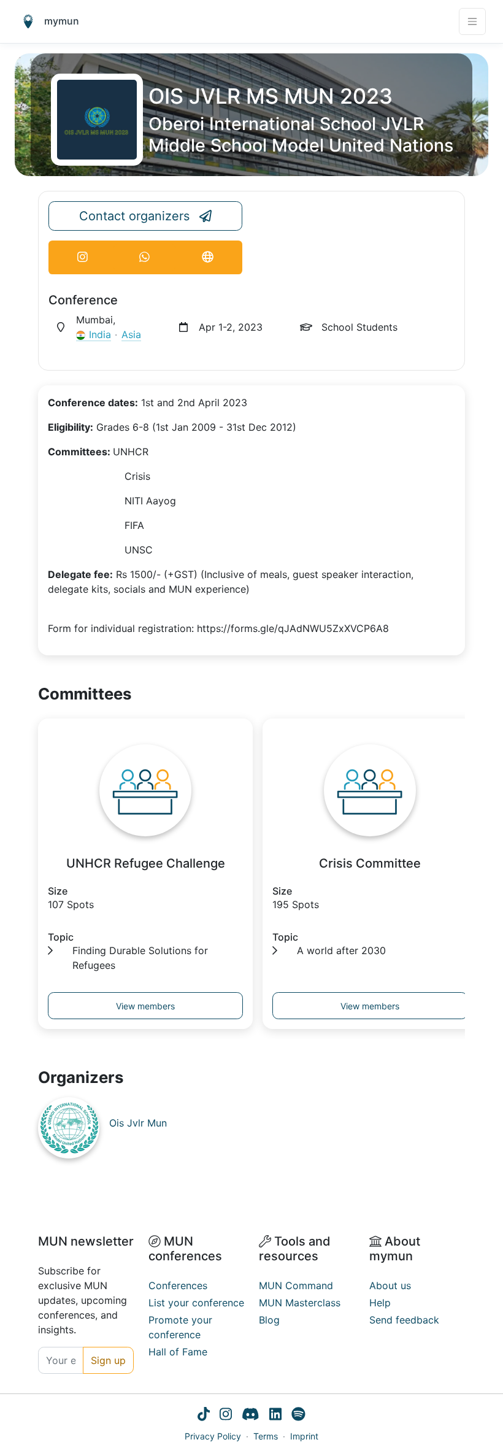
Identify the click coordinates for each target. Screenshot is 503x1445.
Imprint (304, 1436)
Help (380, 1303)
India (100, 334)
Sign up (108, 1360)
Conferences (177, 1285)
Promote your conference (180, 1327)
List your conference (196, 1303)
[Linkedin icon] (275, 1415)
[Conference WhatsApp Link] (144, 257)
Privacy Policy (213, 1436)
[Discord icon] (250, 1415)
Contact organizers (134, 216)
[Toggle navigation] (472, 21)
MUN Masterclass (299, 1303)
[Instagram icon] (226, 1415)
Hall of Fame (177, 1352)
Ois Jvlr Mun (138, 1123)
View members (145, 1006)
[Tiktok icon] (204, 1415)
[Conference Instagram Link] (82, 257)
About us (390, 1285)
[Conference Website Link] (207, 257)
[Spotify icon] (298, 1415)
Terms (265, 1436)
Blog (269, 1320)
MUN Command (296, 1285)
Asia (131, 334)
